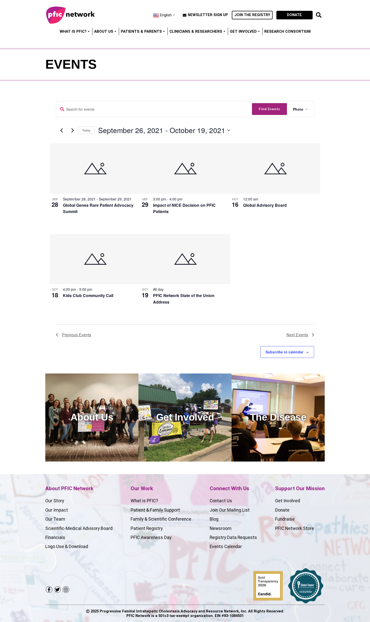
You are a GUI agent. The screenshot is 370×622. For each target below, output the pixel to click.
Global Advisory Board (265, 205)
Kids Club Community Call (88, 295)
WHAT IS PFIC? (73, 31)
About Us (103, 31)
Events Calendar (226, 546)
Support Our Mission (300, 488)
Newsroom (221, 528)
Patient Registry (147, 528)
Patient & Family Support (155, 510)
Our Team (55, 519)
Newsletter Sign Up (208, 15)
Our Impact (56, 510)
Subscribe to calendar (284, 351)
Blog (214, 519)
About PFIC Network (69, 488)
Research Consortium (287, 31)
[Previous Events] (61, 130)
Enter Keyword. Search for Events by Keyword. (62, 109)
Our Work (142, 488)
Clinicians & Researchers (195, 31)
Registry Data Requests (233, 537)
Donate (294, 15)
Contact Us (221, 500)
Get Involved (243, 31)
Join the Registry (252, 15)
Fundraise (285, 519)
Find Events (269, 109)
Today (86, 130)
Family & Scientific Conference (161, 519)
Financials (55, 537)
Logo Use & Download (66, 546)
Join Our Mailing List (230, 510)
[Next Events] (72, 130)
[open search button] (318, 15)
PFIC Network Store (294, 528)
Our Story (54, 500)
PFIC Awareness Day (151, 537)
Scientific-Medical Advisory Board (79, 528)
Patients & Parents (141, 31)
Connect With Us (229, 488)
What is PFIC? (144, 500)
